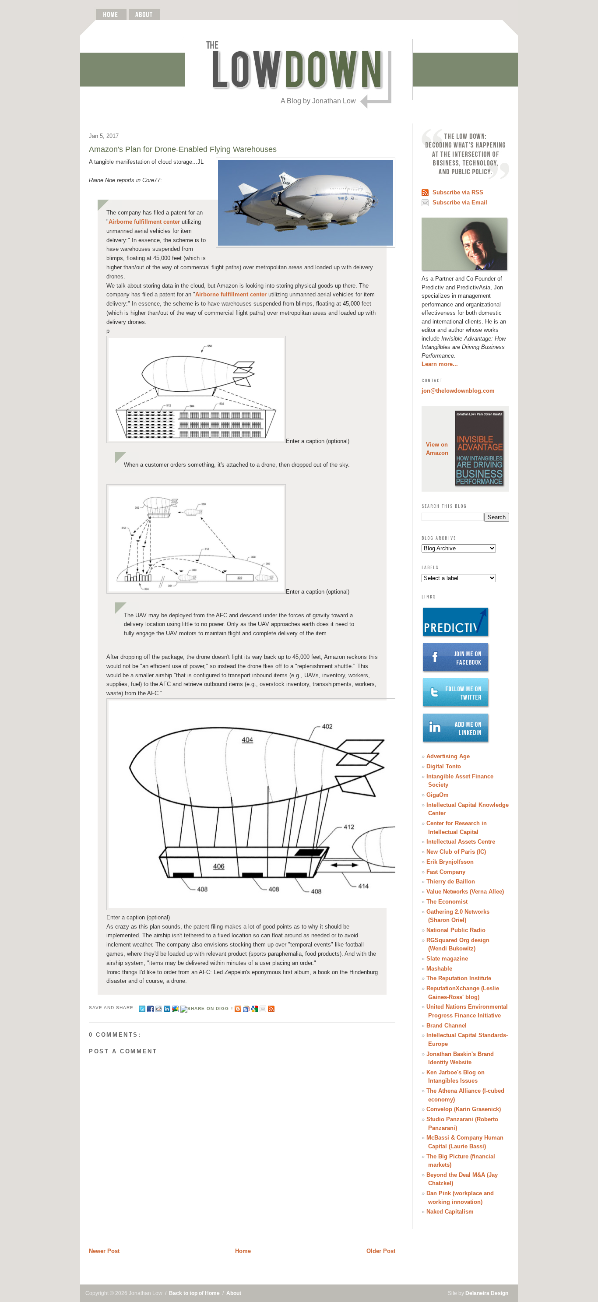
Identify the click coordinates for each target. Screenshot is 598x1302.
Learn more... (440, 364)
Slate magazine (447, 958)
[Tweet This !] (142, 1007)
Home (243, 1251)
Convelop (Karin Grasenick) (463, 1109)
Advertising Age (448, 756)
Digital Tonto (443, 766)
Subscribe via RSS (458, 192)
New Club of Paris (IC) (456, 851)
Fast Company (445, 872)
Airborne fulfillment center (144, 221)
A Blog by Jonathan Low (318, 101)
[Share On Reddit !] (158, 1007)
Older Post (380, 1251)
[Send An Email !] (263, 1007)
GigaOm (437, 795)
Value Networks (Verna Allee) (465, 891)
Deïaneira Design (486, 1293)
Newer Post (104, 1251)
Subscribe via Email (460, 202)
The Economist (447, 901)
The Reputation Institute (458, 978)
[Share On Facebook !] (150, 1007)
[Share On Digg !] (206, 1007)
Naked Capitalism (450, 1211)
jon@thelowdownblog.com (458, 390)
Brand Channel (446, 1025)
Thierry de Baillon (450, 881)
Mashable (439, 968)
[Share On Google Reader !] (246, 1007)
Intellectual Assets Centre (460, 841)
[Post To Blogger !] (238, 1007)
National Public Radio (455, 930)
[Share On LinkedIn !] (167, 1007)
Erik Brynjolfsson (450, 862)
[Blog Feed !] (271, 1007)
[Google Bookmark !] (254, 1007)
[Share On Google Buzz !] (175, 1007)
